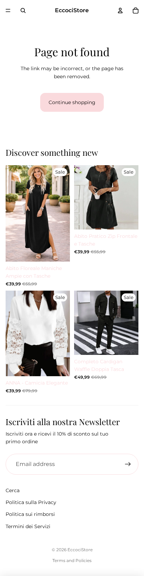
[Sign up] (128, 464)
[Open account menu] (120, 10)
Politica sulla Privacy (31, 502)
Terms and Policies (72, 560)
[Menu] (8, 10)
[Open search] (23, 10)
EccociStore (80, 549)
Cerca (13, 490)
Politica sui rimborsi (30, 514)
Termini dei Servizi (28, 526)
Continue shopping (72, 102)
